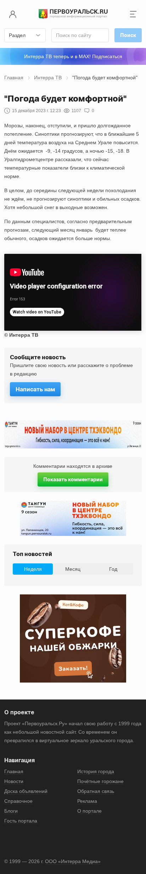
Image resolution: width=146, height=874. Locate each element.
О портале (89, 811)
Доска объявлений (25, 791)
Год (113, 569)
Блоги (11, 811)
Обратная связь (95, 791)
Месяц (72, 569)
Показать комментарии (73, 479)
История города (95, 771)
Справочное (18, 801)
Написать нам (35, 389)
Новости (13, 781)
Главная (13, 77)
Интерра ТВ (48, 77)
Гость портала (20, 821)
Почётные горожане (100, 781)
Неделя (33, 569)
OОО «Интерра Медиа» (73, 861)
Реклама (87, 801)
